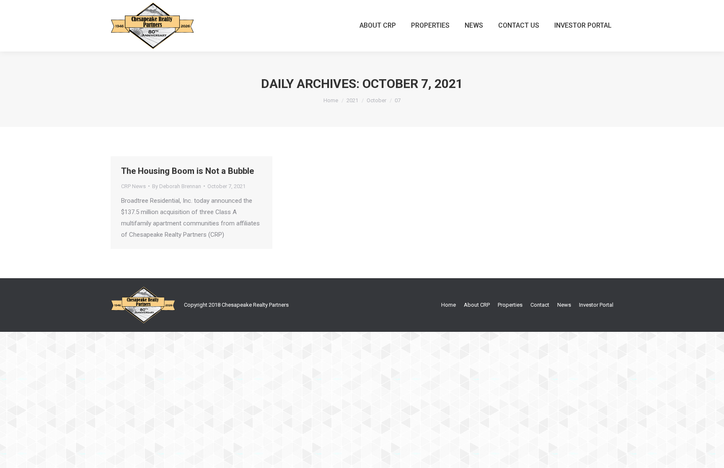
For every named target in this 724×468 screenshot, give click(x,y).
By (176, 186)
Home (330, 100)
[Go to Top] (710, 454)
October (376, 100)
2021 (352, 100)
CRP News (133, 186)
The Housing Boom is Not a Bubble (187, 171)
